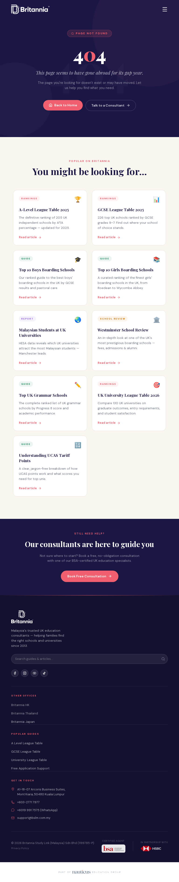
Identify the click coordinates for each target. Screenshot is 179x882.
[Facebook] (15, 673)
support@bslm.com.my (33, 818)
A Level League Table (27, 743)
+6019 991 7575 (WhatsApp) (37, 810)
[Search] (163, 659)
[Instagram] (24, 673)
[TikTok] (44, 673)
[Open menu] (165, 9)
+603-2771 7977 (28, 802)
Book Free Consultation (86, 576)
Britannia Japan (23, 722)
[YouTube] (34, 673)
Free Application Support (30, 768)
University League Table (29, 760)
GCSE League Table (25, 752)
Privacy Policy (20, 848)
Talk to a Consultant (107, 105)
